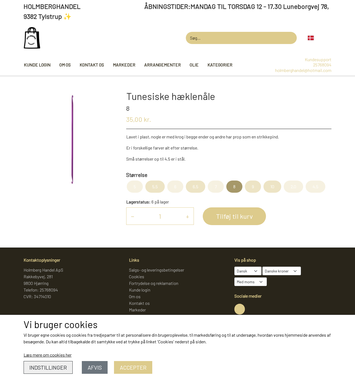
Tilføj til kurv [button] (234, 216)
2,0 (293, 186)
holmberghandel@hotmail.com (303, 70)
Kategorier (219, 64)
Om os (65, 64)
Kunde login (37, 64)
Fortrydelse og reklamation (153, 283)
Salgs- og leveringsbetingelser (156, 269)
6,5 (195, 186)
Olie (194, 64)
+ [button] (187, 216)
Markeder (124, 64)
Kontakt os (92, 64)
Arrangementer (162, 64)
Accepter (133, 367)
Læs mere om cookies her (48, 354)
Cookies (136, 276)
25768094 (322, 64)
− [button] (132, 216)
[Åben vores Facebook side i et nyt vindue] (239, 309)
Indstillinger (48, 367)
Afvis (95, 367)
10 (272, 186)
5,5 (155, 186)
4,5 (315, 186)
